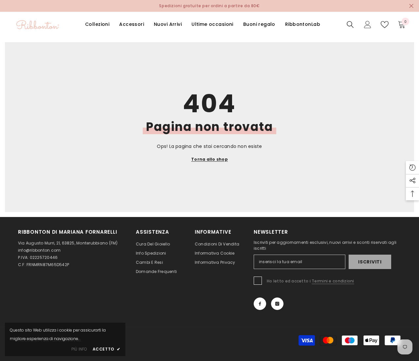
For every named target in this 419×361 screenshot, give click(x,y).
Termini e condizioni (333, 281)
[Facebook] (260, 304)
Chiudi (411, 6)
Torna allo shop (209, 159)
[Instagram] (277, 304)
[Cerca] (350, 24)
